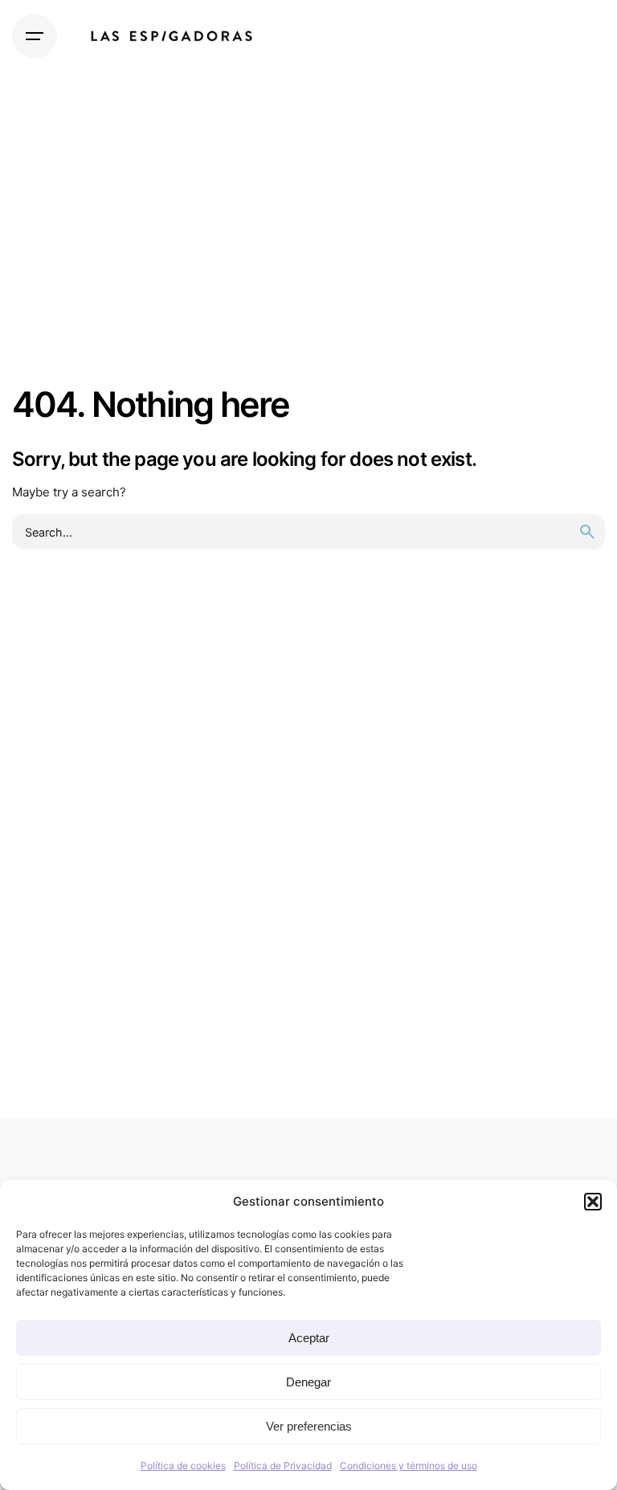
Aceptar (308, 1338)
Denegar (308, 1382)
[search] (587, 531)
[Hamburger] (34, 36)
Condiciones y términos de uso (408, 1465)
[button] (593, 1202)
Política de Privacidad (283, 1465)
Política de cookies (183, 1465)
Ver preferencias (309, 1426)
